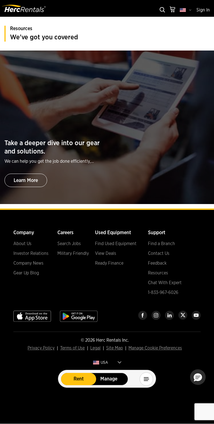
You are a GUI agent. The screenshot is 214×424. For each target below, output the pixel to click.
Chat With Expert (165, 283)
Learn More (26, 180)
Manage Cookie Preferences (155, 348)
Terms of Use (72, 348)
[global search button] (162, 10)
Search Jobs (69, 243)
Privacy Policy (41, 348)
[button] (198, 377)
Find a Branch (161, 243)
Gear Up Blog (26, 273)
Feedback (157, 263)
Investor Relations (30, 253)
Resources (158, 273)
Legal (95, 348)
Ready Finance (109, 263)
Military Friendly (73, 253)
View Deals (105, 253)
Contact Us (158, 253)
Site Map (114, 348)
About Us (22, 243)
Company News (28, 263)
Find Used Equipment (116, 243)
